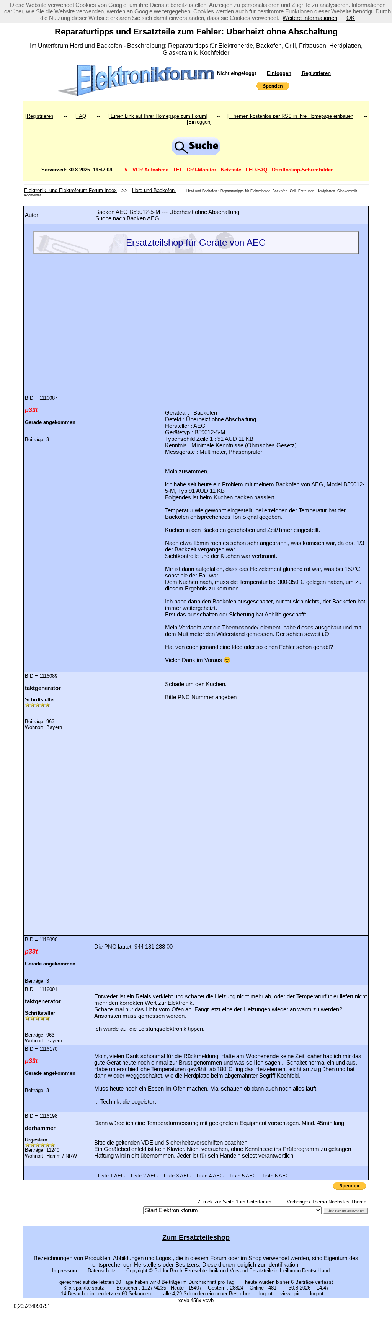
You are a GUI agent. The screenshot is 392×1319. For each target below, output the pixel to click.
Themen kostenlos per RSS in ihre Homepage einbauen (291, 116)
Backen (136, 218)
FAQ (81, 116)
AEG (153, 218)
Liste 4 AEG (210, 1176)
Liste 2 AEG (144, 1176)
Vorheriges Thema (307, 1202)
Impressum (64, 1270)
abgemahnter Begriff (250, 1075)
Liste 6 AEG (276, 1176)
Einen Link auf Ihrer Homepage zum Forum (157, 116)
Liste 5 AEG (243, 1176)
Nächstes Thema (347, 1202)
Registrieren (316, 73)
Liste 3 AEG (177, 1176)
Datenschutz (102, 1270)
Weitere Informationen (310, 18)
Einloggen (279, 73)
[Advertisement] (196, 321)
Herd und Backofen (154, 190)
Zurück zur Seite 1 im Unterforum (234, 1202)
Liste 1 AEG (111, 1176)
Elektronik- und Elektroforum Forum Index (70, 190)
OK (350, 18)
